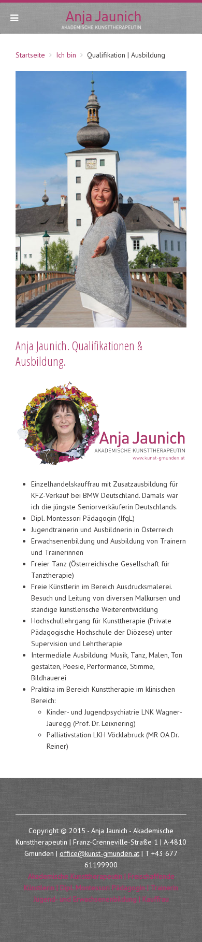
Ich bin (66, 55)
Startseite (30, 55)
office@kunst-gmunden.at (99, 853)
